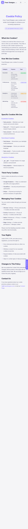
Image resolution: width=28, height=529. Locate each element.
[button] (27, 264)
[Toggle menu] (25, 2)
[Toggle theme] (20, 2)
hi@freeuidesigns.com (8, 286)
